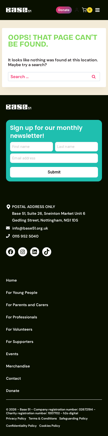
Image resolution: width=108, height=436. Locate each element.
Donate (64, 10)
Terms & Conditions (43, 418)
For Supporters (19, 341)
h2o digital (70, 413)
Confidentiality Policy (21, 426)
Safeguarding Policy (73, 418)
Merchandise (18, 366)
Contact (13, 378)
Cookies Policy (49, 426)
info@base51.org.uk (30, 228)
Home (11, 280)
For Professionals (21, 317)
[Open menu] (98, 10)
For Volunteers (19, 329)
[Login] (76, 10)
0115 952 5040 (25, 236)
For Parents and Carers (27, 304)
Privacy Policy (16, 418)
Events (12, 353)
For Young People (21, 292)
